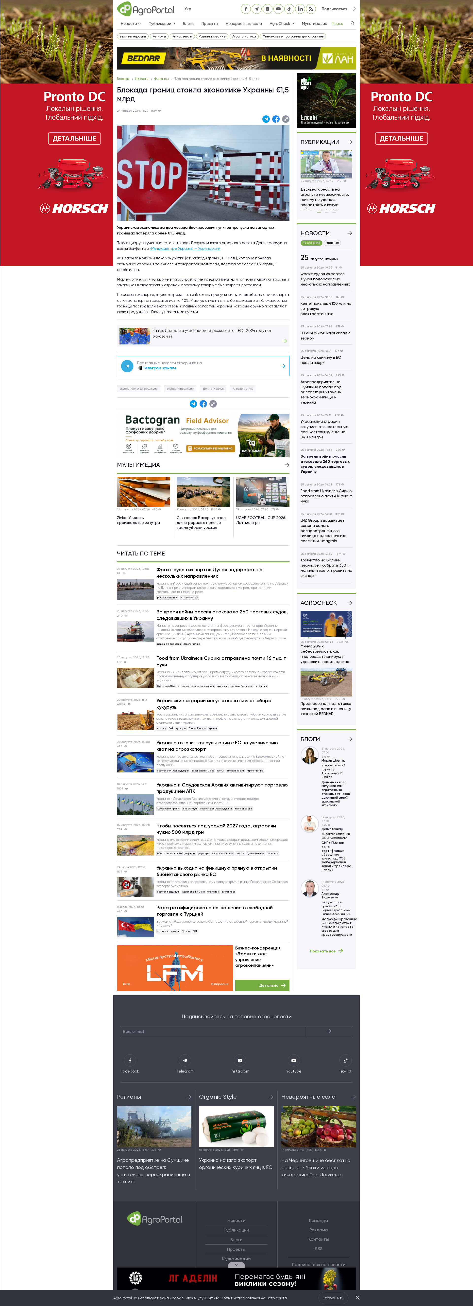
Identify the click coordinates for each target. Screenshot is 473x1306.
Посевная (272, 853)
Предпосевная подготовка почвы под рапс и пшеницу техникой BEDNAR (326, 708)
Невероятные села (244, 23)
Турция (186, 931)
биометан (213, 891)
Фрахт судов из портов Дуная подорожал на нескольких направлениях (209, 573)
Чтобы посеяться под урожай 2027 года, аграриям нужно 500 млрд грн (216, 829)
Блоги (188, 23)
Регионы (159, 36)
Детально (268, 985)
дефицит (190, 853)
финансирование (222, 853)
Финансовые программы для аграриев (293, 36)
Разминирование (212, 36)
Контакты (318, 1239)
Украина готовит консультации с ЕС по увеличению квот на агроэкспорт (217, 746)
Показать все (323, 951)
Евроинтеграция (133, 36)
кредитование (173, 853)
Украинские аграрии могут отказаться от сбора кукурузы (213, 704)
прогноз (161, 728)
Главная (123, 79)
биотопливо (228, 891)
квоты (220, 770)
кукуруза (181, 728)
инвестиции (190, 808)
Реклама (318, 1230)
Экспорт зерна (235, 770)
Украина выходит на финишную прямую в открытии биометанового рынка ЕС (216, 871)
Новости (142, 79)
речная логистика (167, 597)
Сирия (263, 686)
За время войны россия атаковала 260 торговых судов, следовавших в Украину (222, 615)
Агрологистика (244, 36)
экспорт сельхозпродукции (139, 388)
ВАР (171, 728)
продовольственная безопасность (237, 686)
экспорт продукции (180, 388)
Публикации (236, 1230)
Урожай (213, 728)
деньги (240, 853)
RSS (318, 1248)
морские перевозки (169, 644)
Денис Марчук (213, 388)
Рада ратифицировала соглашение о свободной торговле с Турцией (214, 911)
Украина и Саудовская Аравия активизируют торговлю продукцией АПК (222, 788)
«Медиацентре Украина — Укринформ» (185, 248)
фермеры (204, 853)
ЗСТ (195, 931)
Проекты (210, 23)
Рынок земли (182, 36)
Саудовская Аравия (168, 808)
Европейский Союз (202, 770)
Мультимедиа (314, 23)
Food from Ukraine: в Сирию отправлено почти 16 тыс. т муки (221, 661)
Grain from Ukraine (168, 686)
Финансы (161, 79)
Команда (318, 1220)
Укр (188, 8)
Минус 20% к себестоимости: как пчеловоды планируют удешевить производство (325, 654)
